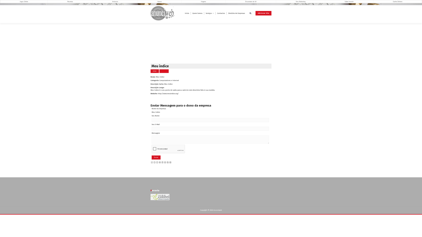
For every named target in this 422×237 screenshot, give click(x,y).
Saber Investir (349, 1)
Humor (159, 1)
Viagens (203, 1)
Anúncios (115, 1)
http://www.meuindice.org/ (168, 94)
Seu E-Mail (156, 124)
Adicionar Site (263, 13)
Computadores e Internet (169, 80)
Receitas (70, 1)
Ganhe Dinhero (397, 1)
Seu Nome (155, 116)
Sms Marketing (300, 1)
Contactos (221, 13)
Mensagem (156, 133)
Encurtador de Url (250, 1)
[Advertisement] (211, 47)
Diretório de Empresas (236, 13)
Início (187, 13)
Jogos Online (24, 1)
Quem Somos (197, 13)
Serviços (209, 13)
